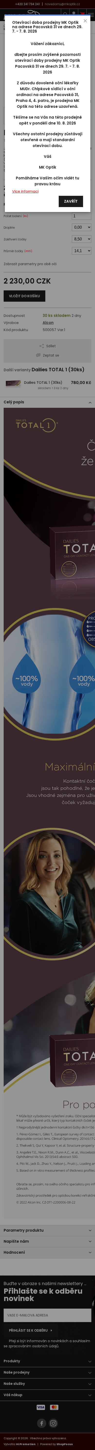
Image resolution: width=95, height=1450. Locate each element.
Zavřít (71, 201)
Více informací (25, 191)
